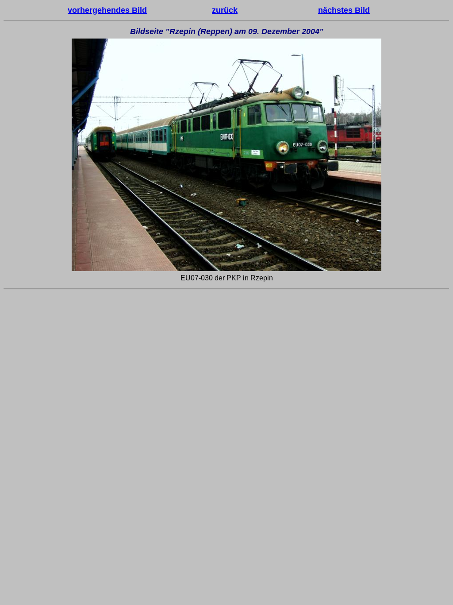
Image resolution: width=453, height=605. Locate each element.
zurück (225, 10)
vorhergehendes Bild (107, 10)
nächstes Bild (344, 10)
